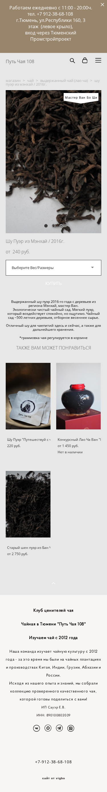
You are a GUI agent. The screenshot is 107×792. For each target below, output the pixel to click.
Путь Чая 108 (20, 61)
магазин (13, 80)
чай (30, 80)
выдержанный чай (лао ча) (64, 80)
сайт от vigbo (53, 778)
